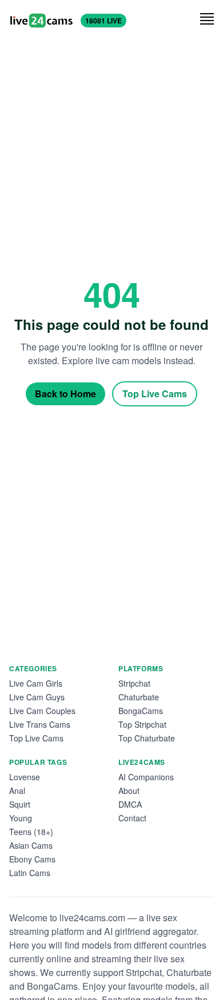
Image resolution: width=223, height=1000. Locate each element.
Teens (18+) (31, 831)
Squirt (19, 804)
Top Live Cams (154, 393)
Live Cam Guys (37, 697)
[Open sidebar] (207, 19)
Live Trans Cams (39, 724)
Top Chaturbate (146, 738)
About (129, 790)
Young (20, 818)
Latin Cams (29, 872)
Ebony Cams (32, 859)
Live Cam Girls (35, 683)
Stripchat (134, 683)
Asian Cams (31, 845)
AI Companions (146, 777)
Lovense (24, 777)
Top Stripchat (142, 724)
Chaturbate (138, 697)
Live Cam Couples (42, 710)
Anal (17, 790)
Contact (132, 818)
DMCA (130, 804)
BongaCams (140, 710)
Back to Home (65, 393)
